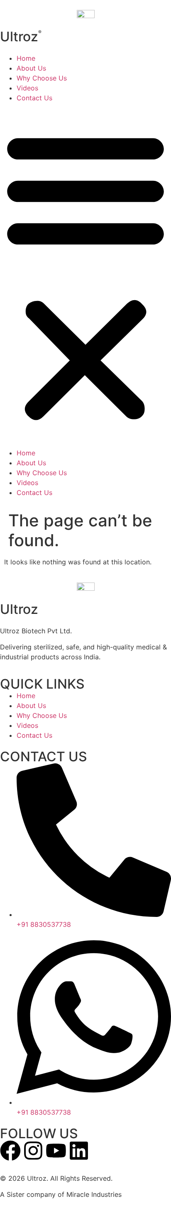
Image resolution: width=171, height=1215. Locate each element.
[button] (85, 275)
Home (26, 58)
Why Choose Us (42, 78)
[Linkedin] (78, 1150)
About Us (31, 68)
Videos (27, 88)
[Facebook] (10, 1150)
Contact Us (34, 98)
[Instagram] (33, 1150)
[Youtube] (56, 1150)
